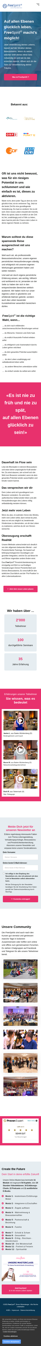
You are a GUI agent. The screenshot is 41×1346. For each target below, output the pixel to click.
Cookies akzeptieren (11, 1342)
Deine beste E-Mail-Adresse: (15, 863)
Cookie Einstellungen (10, 1332)
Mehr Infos (31, 1121)
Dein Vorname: (9, 852)
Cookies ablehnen (11, 1336)
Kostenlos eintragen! (21, 899)
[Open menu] (37, 4)
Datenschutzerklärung (22, 889)
